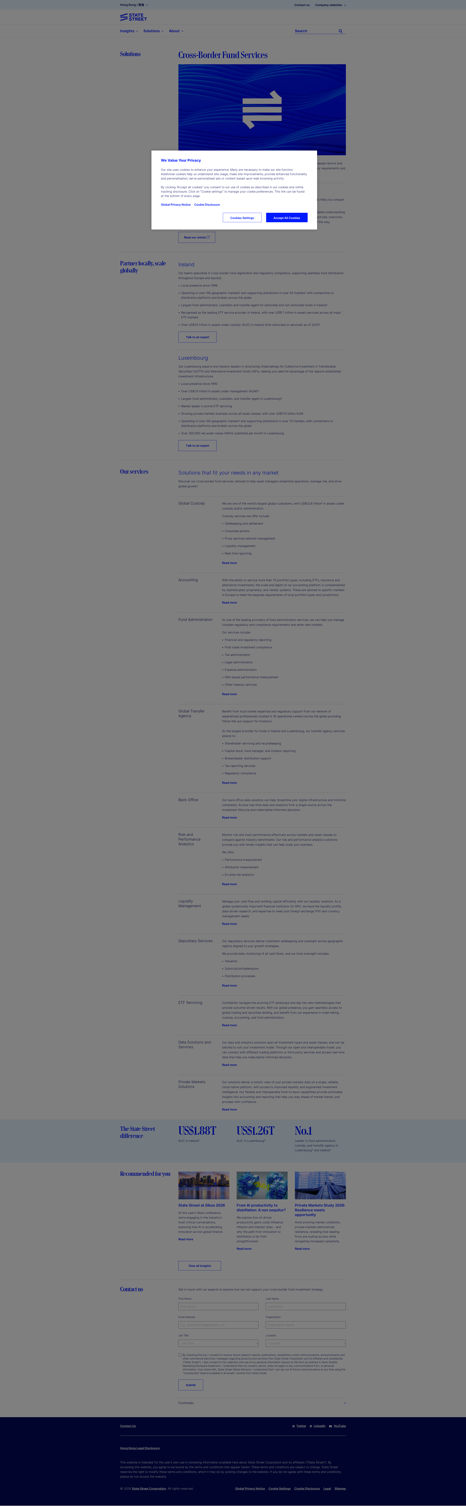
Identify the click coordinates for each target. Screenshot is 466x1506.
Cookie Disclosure (207, 204)
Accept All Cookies (287, 218)
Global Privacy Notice (176, 204)
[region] (234, 190)
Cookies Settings (242, 218)
